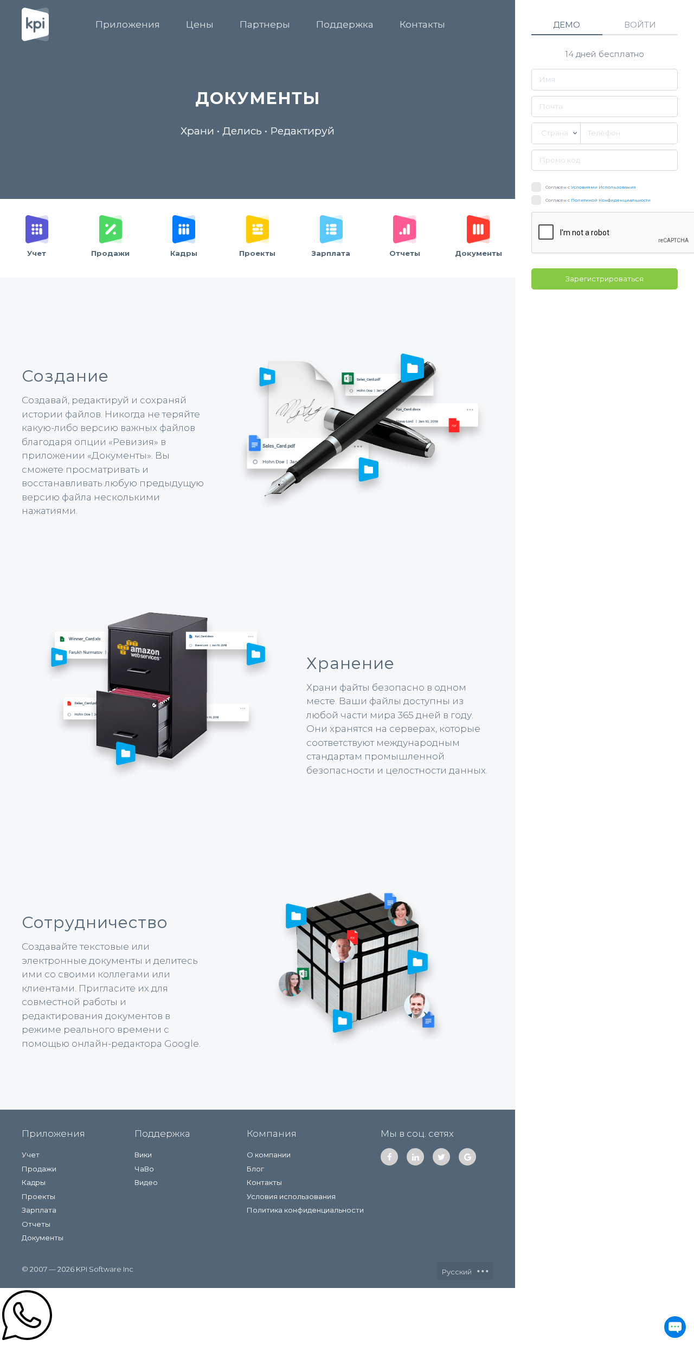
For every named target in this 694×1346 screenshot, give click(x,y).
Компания (272, 1133)
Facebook (389, 1156)
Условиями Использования (603, 187)
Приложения (127, 24)
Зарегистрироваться (605, 278)
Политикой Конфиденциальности (611, 200)
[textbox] (556, 133)
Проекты (38, 1196)
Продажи (39, 1168)
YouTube (467, 1156)
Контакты (422, 24)
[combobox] (556, 133)
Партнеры (265, 24)
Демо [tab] (566, 25)
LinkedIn (415, 1156)
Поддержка (345, 24)
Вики (143, 1154)
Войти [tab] (640, 25)
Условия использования (291, 1196)
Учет (31, 1154)
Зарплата (39, 1210)
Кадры (34, 1182)
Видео (146, 1182)
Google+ (441, 1156)
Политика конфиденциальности (305, 1210)
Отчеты (36, 1224)
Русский (457, 1271)
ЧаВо (144, 1168)
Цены (200, 24)
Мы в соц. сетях (417, 1133)
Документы (42, 1237)
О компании (269, 1154)
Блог (255, 1168)
